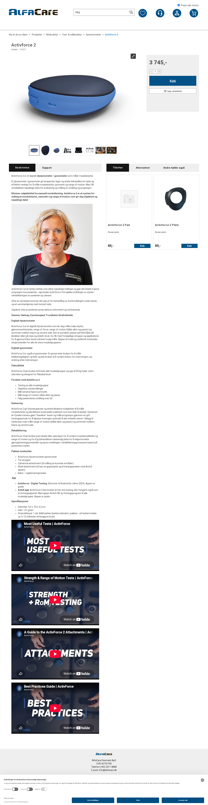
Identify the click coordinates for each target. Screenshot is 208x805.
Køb (173, 81)
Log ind (177, 13)
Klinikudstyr (52, 34)
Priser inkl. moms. (190, 5)
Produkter (37, 34)
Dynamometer (93, 34)
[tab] (22, 168)
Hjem (25, 34)
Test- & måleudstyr (72, 34)
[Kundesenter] (160, 13)
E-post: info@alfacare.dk (104, 770)
